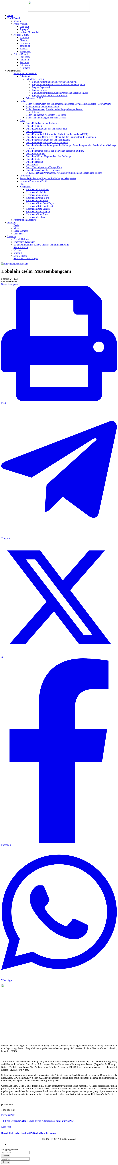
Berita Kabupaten (9, 284)
